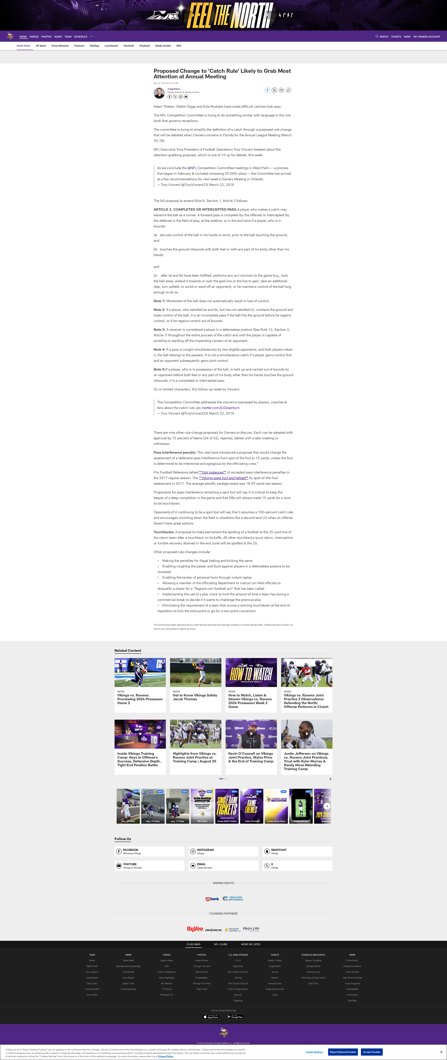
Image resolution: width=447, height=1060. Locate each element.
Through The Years (202, 983)
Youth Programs (352, 983)
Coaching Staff (92, 989)
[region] (223, 1052)
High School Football (352, 977)
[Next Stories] (326, 806)
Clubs (275, 994)
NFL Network (167, 983)
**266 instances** (212, 472)
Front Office (92, 994)
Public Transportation (238, 989)
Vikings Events (313, 966)
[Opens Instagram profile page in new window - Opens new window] (180, 97)
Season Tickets (275, 960)
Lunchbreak (128, 972)
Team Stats (92, 983)
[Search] (377, 36)
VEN (167, 966)
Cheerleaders (202, 977)
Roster (92, 960)
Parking (238, 977)
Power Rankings (128, 989)
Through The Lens (201, 966)
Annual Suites (274, 983)
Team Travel (201, 989)
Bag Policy (238, 966)
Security (238, 994)
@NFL (192, 168)
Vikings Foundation (352, 966)
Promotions (352, 994)
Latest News (128, 960)
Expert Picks (128, 983)
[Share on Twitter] (274, 92)
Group (275, 972)
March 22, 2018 (221, 184)
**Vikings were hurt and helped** (223, 478)
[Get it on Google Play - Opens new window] (235, 1018)
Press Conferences (166, 972)
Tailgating (238, 1000)
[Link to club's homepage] (10, 36)
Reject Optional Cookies (343, 1051)
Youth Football (352, 972)
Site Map (352, 1000)
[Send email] (281, 92)
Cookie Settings (314, 1051)
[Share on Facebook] (267, 92)
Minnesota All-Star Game (313, 977)
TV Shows (166, 989)
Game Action (202, 972)
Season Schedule (313, 960)
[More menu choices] (91, 36)
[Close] (441, 1052)
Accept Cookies (371, 1051)
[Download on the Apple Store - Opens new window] (211, 1017)
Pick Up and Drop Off (238, 983)
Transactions (92, 977)
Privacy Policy (165, 1056)
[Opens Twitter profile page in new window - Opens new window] (175, 97)
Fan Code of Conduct (238, 972)
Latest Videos (166, 960)
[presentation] (331, 779)
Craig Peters (174, 89)
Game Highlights (166, 977)
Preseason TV (166, 994)
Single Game (275, 966)
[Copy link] (288, 90)
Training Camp (313, 972)
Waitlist (274, 977)
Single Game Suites (275, 989)
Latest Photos (201, 960)
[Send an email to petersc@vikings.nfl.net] (186, 97)
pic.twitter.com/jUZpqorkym (217, 407)
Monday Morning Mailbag (128, 966)
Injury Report (92, 972)
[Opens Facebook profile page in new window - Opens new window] (170, 97)
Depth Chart (92, 966)
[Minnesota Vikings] (223, 1033)
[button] (221, 779)
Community (352, 960)
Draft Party (313, 983)
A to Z (238, 960)
